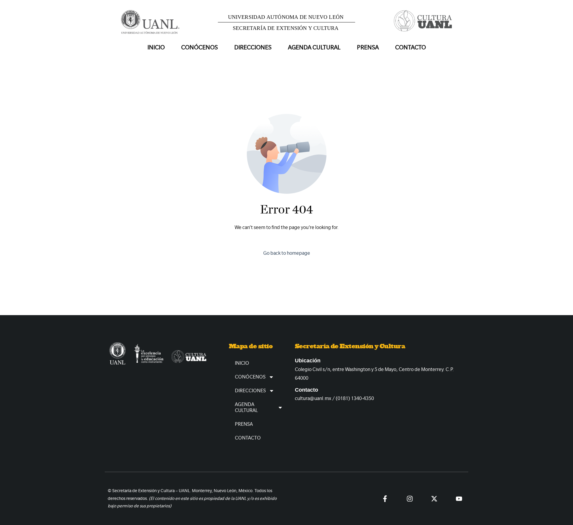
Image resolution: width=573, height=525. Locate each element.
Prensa (368, 47)
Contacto (410, 47)
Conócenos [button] (199, 47)
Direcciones (250, 390)
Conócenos (250, 377)
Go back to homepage (286, 253)
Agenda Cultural (246, 407)
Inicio (156, 47)
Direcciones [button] (253, 47)
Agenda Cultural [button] (314, 47)
